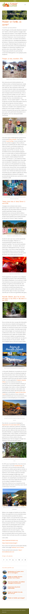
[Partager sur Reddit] (22, 560)
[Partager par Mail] (25, 560)
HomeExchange (18, 465)
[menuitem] (25, 4)
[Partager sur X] (6, 560)
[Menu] (25, 4)
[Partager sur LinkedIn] (13, 560)
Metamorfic (4, 612)
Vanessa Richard (13, 27)
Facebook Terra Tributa (18, 547)
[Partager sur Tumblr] (16, 560)
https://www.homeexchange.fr (9, 543)
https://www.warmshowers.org (10, 540)
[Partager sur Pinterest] (9, 560)
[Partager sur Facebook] (3, 560)
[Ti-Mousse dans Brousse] (12, 4)
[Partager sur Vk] (19, 560)
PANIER (15, 0)
